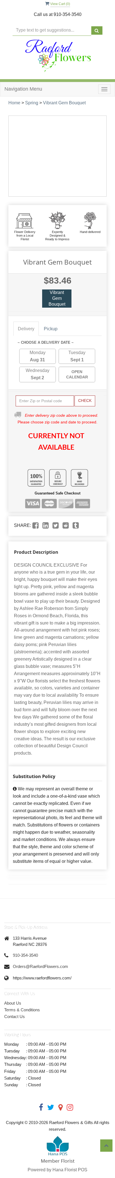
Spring (31, 102)
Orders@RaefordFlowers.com (40, 966)
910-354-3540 (25, 955)
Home (14, 102)
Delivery (26, 328)
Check (85, 400)
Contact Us (14, 1016)
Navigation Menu (23, 89)
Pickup (51, 328)
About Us (12, 1003)
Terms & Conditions (22, 1009)
